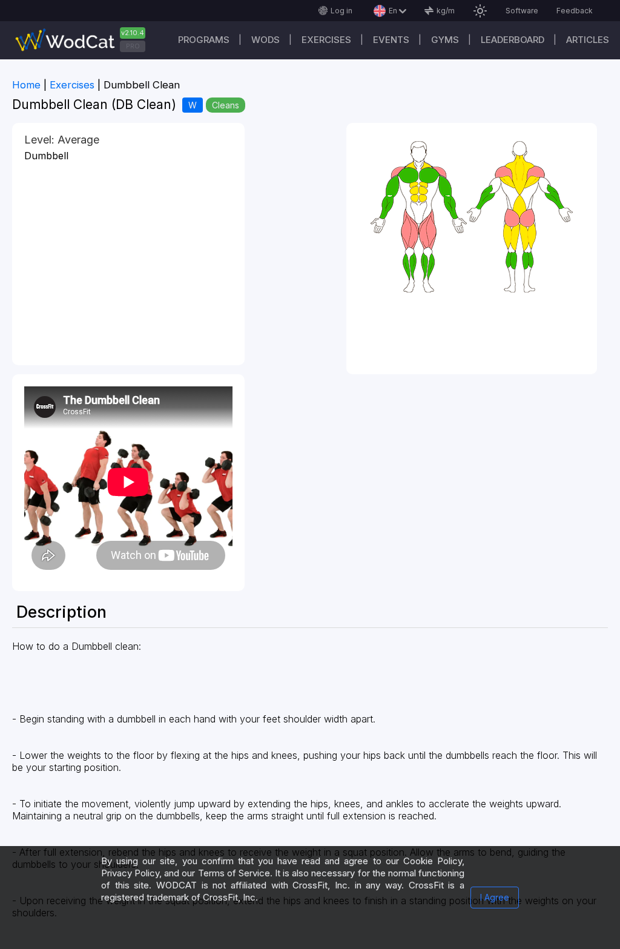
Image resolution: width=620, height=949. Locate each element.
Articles (587, 39)
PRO (133, 46)
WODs (265, 39)
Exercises (326, 39)
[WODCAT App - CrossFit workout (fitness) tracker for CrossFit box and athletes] (84, 40)
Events (391, 39)
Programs (203, 39)
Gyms (445, 39)
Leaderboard (512, 39)
